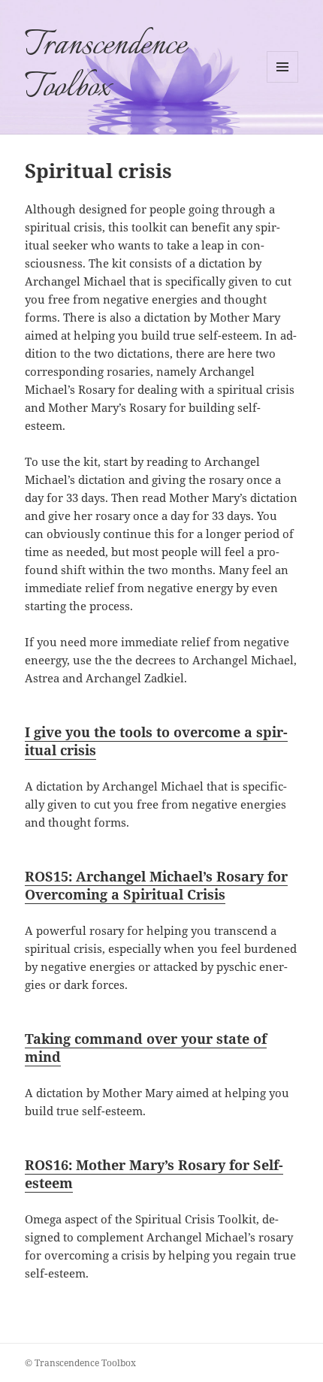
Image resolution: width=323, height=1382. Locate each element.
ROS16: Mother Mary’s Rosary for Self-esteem (154, 1174)
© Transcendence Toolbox (80, 1362)
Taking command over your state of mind (146, 1048)
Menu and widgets (282, 82)
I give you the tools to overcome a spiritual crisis (156, 741)
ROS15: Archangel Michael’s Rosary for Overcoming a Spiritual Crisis (156, 885)
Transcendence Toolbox (105, 67)
